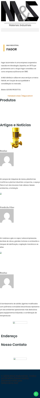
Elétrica (3, 110)
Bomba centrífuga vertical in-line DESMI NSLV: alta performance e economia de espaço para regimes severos (18, 171)
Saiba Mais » (5, 191)
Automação (5, 103)
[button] (20, 30)
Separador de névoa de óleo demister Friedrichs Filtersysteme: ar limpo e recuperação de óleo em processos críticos (17, 229)
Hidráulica (4, 116)
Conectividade (6, 106)
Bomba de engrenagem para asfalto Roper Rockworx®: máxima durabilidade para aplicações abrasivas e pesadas (18, 294)
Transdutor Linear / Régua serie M (20, 96)
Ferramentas (5, 113)
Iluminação (5, 119)
